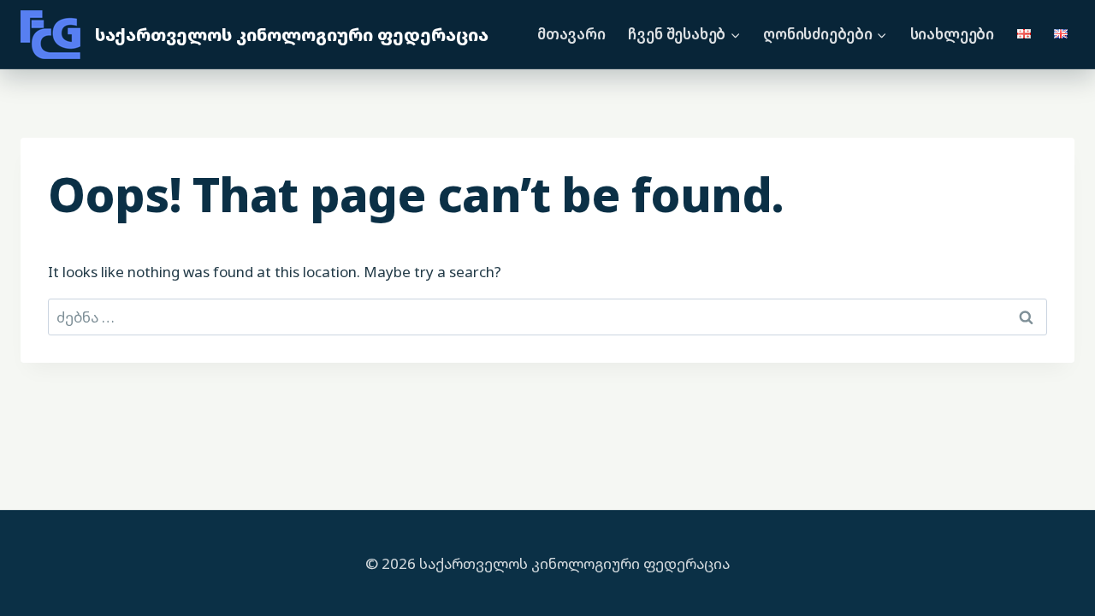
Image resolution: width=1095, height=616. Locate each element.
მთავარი (571, 34)
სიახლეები (952, 34)
